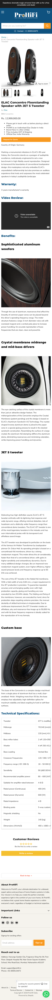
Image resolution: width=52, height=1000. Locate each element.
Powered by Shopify (26, 995)
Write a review (26, 853)
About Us (4, 988)
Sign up (39, 942)
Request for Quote (10, 139)
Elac (5, 110)
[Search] (47, 26)
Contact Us (29, 990)
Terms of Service (16, 990)
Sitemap (39, 990)
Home (3, 37)
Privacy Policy (16, 988)
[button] (7, 92)
